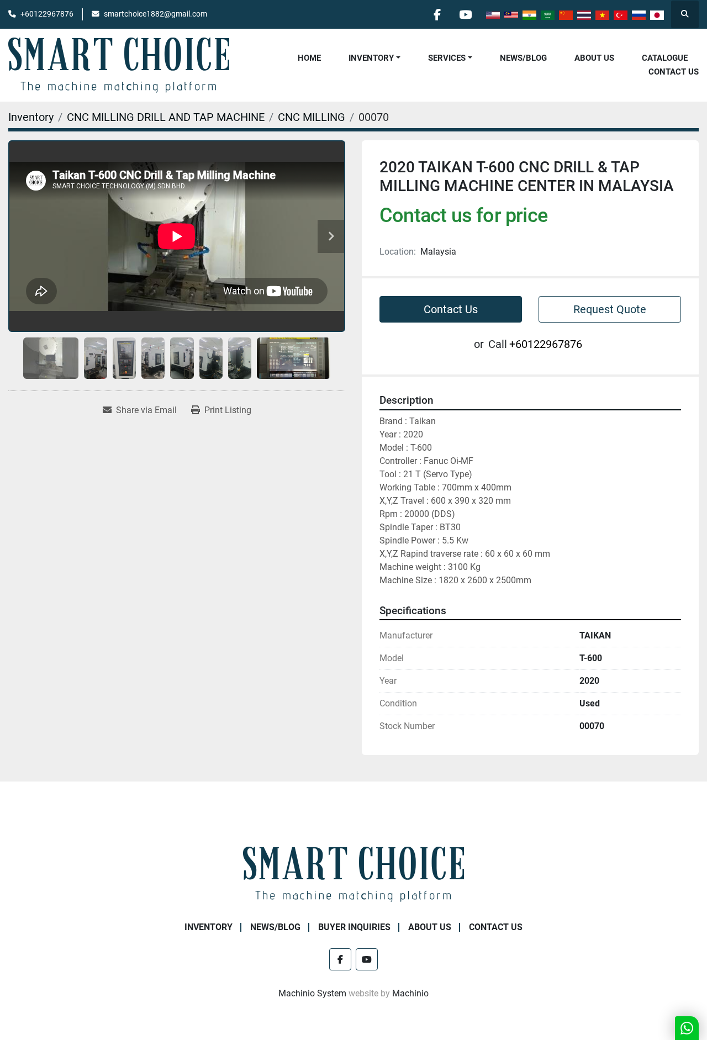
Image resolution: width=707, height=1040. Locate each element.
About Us (594, 58)
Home (309, 58)
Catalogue (665, 58)
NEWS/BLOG (523, 58)
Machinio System (312, 993)
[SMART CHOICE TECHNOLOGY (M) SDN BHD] (353, 874)
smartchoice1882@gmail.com (155, 13)
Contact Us (673, 72)
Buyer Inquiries (354, 927)
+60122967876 (46, 13)
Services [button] (447, 58)
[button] (374, 58)
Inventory (371, 58)
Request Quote (609, 309)
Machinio (410, 993)
